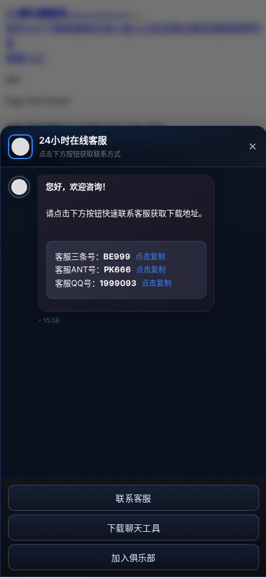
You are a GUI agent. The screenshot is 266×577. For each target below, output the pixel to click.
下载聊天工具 (133, 528)
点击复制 (150, 257)
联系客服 (133, 498)
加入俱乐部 (133, 558)
